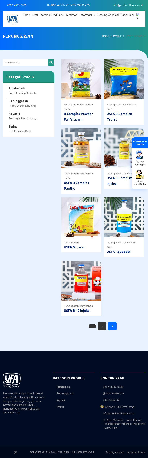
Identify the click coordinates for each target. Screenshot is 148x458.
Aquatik (61, 400)
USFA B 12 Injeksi (77, 310)
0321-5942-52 (111, 399)
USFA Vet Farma (60, 451)
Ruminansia (86, 104)
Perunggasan (71, 104)
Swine (67, 109)
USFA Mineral (74, 247)
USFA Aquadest (118, 251)
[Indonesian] (138, 17)
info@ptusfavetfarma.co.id (118, 413)
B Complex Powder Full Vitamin (78, 116)
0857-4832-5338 (113, 386)
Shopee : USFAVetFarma (119, 406)
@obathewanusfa (113, 393)
